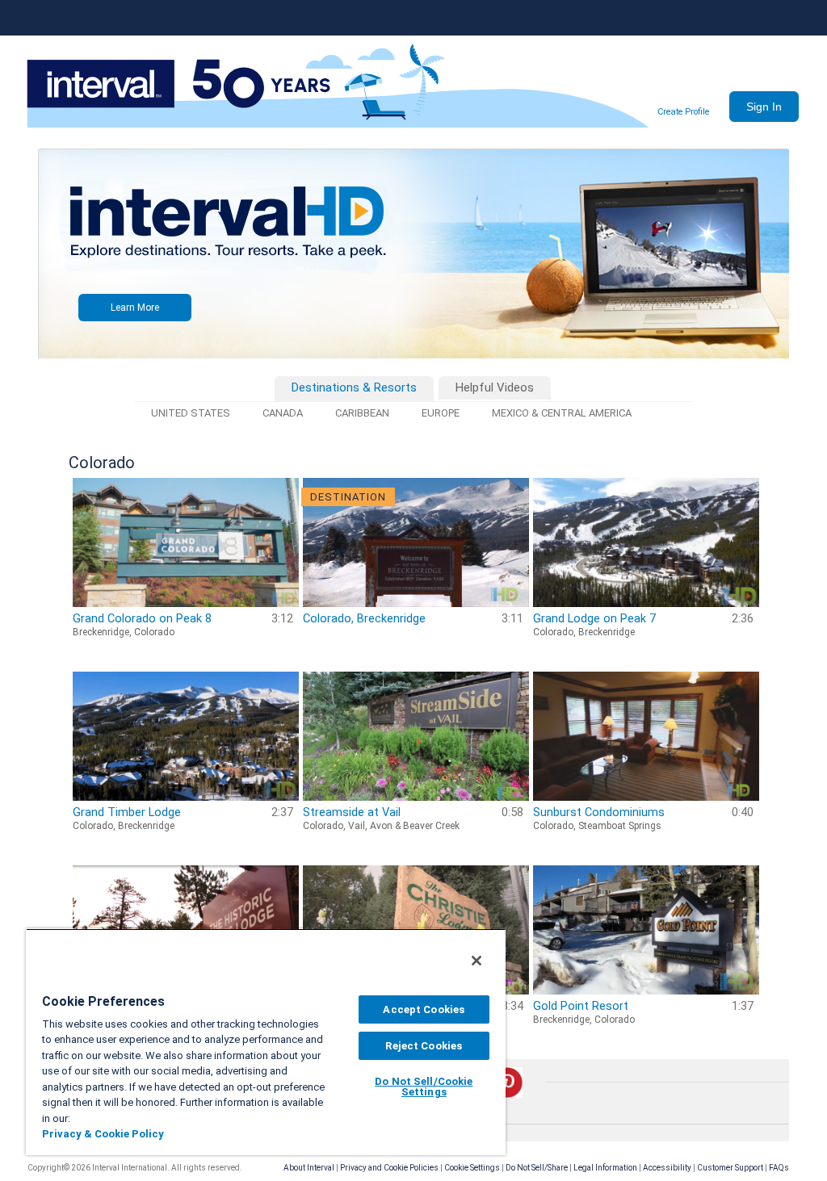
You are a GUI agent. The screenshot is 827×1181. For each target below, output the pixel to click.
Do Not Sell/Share (537, 1167)
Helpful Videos (494, 387)
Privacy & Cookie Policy (103, 1134)
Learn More (135, 307)
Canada (282, 413)
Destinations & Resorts (354, 387)
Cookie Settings (472, 1167)
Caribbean (362, 413)
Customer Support (730, 1167)
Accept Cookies (423, 1009)
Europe (441, 413)
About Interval (308, 1167)
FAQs (779, 1167)
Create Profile (683, 112)
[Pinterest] (507, 1094)
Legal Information (605, 1167)
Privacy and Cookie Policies (389, 1167)
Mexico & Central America (562, 413)
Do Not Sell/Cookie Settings (423, 1086)
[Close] (476, 960)
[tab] (354, 388)
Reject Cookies (423, 1046)
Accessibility (667, 1167)
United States (190, 413)
